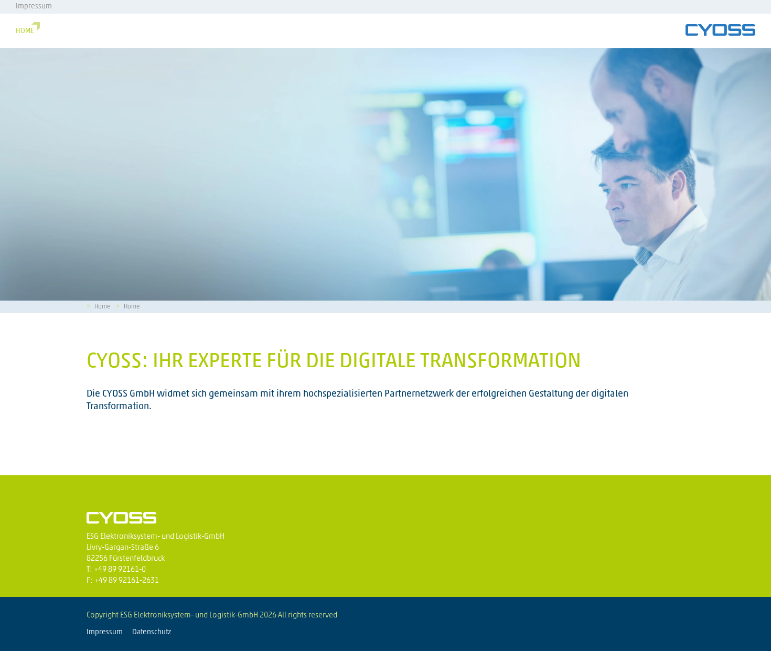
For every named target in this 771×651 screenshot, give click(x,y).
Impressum (34, 6)
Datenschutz (151, 632)
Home (25, 31)
